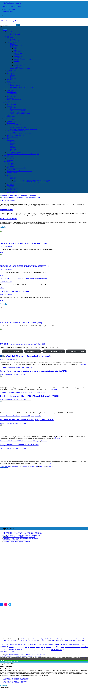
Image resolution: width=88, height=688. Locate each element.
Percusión (16, 61)
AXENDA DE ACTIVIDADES (12, 351)
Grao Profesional (15, 95)
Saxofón (35, 640)
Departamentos (11, 98)
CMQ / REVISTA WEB (33, 351)
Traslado (9, 115)
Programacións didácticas (14, 99)
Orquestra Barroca (15, 151)
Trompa (47, 640)
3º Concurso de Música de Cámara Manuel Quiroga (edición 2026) (32, 180)
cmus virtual (6, 161)
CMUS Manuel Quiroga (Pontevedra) (10, 6)
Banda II (12, 143)
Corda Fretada (17, 51)
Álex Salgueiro (18, 651)
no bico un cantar (35, 392)
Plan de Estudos (11, 92)
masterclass (84, 647)
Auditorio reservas (12, 172)
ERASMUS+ (10, 157)
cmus (13, 367)
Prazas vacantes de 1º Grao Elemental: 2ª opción (16, 541)
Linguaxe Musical (19, 56)
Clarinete (25, 639)
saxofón (72, 649)
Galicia (24, 367)
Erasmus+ (6, 155)
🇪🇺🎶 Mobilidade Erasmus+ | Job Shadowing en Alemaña (25, 356)
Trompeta (52, 640)
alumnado (12, 644)
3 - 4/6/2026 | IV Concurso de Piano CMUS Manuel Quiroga (21, 323)
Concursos (13, 178)
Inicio (5, 30)
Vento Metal (17, 67)
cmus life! (6, 138)
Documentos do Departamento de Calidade (22, 87)
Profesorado (13, 47)
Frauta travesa (57, 639)
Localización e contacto (9, 9)
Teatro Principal (4, 651)
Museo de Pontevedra (4, 649)
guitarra (62, 647)
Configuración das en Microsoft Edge (15, 679)
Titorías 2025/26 (11, 120)
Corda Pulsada (18, 53)
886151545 (6, 2)
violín (13, 651)
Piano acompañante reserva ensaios (16, 168)
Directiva (12, 44)
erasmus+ (9, 367)
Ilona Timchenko (68, 647)
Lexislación (10, 101)
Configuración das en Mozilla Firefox (15, 681)
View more (83, 657)
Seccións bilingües (12, 73)
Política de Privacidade (38, 654)
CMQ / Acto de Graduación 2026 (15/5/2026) (19, 445)
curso (42, 647)
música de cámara (15, 650)
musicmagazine (11, 189)
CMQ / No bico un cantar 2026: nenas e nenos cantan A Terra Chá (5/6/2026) (33, 371)
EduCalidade (10, 166)
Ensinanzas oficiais (8, 218)
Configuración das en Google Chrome (16, 678)
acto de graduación (22, 466)
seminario (77, 649)
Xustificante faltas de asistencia (15, 135)
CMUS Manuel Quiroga (19, 360)
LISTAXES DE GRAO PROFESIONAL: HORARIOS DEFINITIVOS (25, 243)
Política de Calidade (15, 85)
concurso (23, 416)
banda (46, 644)
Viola (61, 640)
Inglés (12, 76)
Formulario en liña (8, 11)
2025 (1, 644)
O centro (12, 39)
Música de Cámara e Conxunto (22, 59)
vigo (10, 651)
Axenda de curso (11, 116)
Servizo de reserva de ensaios (18, 127)
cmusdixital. (10, 186)
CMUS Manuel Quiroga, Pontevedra (14, 654)
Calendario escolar (12, 70)
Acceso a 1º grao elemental (17, 110)
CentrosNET (10, 164)
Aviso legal (28, 654)
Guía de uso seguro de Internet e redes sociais (19, 133)
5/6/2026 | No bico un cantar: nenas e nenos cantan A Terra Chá (22, 344)
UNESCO (10, 81)
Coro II (12, 146)
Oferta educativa (11, 90)
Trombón (41, 640)
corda (26, 647)
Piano (15, 62)
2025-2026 (6, 644)
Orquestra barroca (42, 649)
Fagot (42, 639)
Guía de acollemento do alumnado (16, 130)
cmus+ (5, 174)
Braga (49, 644)
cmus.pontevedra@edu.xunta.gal (12, 3)
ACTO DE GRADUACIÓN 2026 (53, 351)
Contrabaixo (36, 639)
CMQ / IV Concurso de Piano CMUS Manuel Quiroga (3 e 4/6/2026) (30, 396)
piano (32, 416)
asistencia (17, 644)
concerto (23, 392)
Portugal (65, 649)
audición (22, 644)
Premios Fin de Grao (12, 137)
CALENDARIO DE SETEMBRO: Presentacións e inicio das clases (23, 279)
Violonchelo (80, 640)
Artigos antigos (4, 467)
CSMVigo (38, 647)
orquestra (35, 649)
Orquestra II (13, 149)
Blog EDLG (10, 185)
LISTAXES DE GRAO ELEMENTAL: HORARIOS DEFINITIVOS (24, 266)
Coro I (12, 144)
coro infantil (32, 647)
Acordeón (16, 48)
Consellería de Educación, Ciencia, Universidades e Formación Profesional (20, 656)
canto (74, 644)
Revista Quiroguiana (12, 192)
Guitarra (64, 639)
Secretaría (6, 102)
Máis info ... (84, 364)
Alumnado (6, 118)
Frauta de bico (49, 639)
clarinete (77, 644)
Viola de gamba (68, 640)
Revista (15, 392)
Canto (15, 50)
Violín (74, 640)
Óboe (20, 640)
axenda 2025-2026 (18, 441)
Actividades (3, 367)
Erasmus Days (49, 647)
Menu (2, 27)
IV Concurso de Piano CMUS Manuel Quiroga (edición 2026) (31, 182)
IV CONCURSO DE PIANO (76, 351)
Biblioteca (9, 71)
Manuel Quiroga (14, 40)
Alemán (12, 75)
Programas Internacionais (14, 152)
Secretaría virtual (11, 104)
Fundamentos (17, 54)
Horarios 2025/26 (11, 121)
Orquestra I (13, 147)
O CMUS (6, 36)
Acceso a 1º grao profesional (18, 112)
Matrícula (9, 106)
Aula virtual (10, 163)
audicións (28, 644)
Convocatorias (11, 158)
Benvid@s (10, 37)
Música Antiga (18, 58)
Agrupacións (10, 140)
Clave (30, 639)
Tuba (57, 640)
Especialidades (6, 210)
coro (28, 647)
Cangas (70, 644)
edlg (44, 647)
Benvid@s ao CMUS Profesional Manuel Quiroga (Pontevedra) (20, 538)
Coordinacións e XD (16, 45)
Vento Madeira (18, 65)
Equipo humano (11, 42)
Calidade (9, 84)
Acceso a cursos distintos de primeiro (20, 113)
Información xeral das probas (18, 109)
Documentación (11, 82)
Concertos (10, 392)
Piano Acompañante (19, 64)
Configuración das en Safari (13, 682)
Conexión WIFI (11, 132)
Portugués (13, 78)
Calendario (10, 160)
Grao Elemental (14, 93)
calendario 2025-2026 (59, 644)
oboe (31, 649)
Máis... (2, 252)
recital (69, 649)
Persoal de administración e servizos (20, 68)
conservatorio (19, 647)
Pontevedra (29, 367)
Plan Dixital (10, 79)
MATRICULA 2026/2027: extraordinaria (14, 291)
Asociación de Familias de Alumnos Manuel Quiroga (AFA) (23, 154)
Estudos (5, 89)
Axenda (9, 175)
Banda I (12, 141)
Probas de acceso (11, 96)
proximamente (14, 188)
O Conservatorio (7, 201)
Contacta (9, 31)
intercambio (76, 647)
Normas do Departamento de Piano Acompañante (23, 129)
